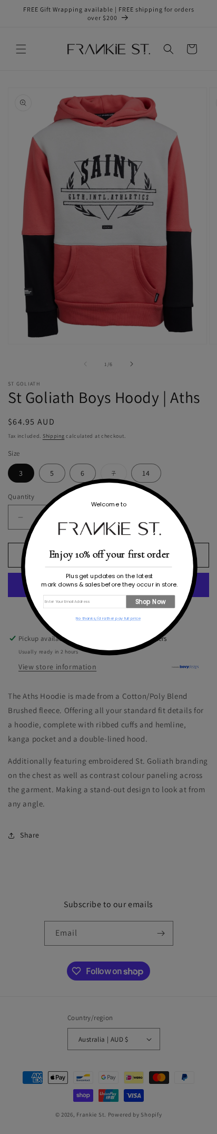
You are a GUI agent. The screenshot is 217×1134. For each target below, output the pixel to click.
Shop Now (150, 601)
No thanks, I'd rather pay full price (108, 618)
